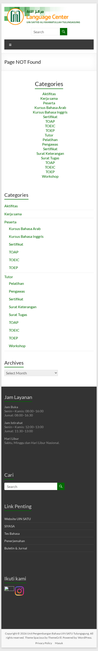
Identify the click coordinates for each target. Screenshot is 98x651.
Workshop (50, 176)
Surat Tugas (50, 158)
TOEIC (50, 126)
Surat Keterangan (50, 153)
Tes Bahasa (12, 533)
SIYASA (9, 526)
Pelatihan (50, 139)
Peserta (49, 103)
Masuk (59, 643)
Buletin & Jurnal (15, 548)
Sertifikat (50, 116)
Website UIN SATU (17, 519)
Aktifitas (49, 93)
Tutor (49, 135)
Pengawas (50, 144)
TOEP (50, 130)
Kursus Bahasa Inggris (50, 112)
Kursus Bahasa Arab (50, 107)
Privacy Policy (43, 643)
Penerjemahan (14, 541)
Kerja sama (49, 98)
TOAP (50, 121)
